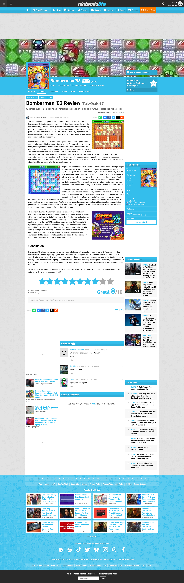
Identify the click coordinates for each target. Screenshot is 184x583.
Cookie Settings (140, 484)
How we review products (37, 290)
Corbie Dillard (42, 117)
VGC (121, 565)
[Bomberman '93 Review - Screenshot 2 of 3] (44, 180)
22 (139, 309)
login (94, 404)
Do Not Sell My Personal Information (123, 560)
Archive (129, 484)
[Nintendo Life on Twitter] (87, 550)
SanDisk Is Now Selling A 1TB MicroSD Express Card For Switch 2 (143, 432)
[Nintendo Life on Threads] (114, 550)
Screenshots (53, 92)
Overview (31, 92)
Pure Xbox (55, 565)
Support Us (75, 484)
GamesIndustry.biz (132, 565)
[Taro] (64, 386)
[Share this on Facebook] (109, 117)
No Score (130, 90)
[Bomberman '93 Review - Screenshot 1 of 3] (108, 134)
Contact (84, 484)
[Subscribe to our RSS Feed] (61, 550)
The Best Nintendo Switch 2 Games (141, 448)
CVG (143, 565)
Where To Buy (84, 92)
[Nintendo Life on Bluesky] (96, 550)
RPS (149, 565)
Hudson (128, 180)
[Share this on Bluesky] (105, 117)
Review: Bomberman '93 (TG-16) (136, 215)
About (47, 484)
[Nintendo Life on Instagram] (105, 550)
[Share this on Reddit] (122, 117)
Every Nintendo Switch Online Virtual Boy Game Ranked (46, 381)
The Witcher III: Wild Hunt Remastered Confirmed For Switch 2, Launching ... (143, 414)
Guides (64, 92)
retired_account (77, 349)
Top (40, 484)
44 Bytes (96, 560)
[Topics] (3, 3)
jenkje (73, 366)
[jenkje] (64, 373)
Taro (72, 379)
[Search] (11, 3)
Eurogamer (113, 565)
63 (139, 324)
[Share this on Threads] (118, 117)
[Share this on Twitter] (113, 117)
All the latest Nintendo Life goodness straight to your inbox (92, 574)
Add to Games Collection (139, 72)
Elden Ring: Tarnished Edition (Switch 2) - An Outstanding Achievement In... (143, 396)
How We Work (63, 484)
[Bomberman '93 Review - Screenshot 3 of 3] (108, 225)
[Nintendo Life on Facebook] (123, 550)
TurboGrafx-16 (63, 85)
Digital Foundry (81, 565)
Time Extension (67, 565)
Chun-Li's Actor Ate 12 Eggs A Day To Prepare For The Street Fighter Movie (143, 405)
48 (139, 273)
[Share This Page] (163, 3)
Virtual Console (32, 98)
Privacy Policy (95, 484)
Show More (91, 536)
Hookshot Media (59, 560)
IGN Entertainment (79, 560)
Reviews (41, 92)
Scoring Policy (33, 293)
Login (169, 5)
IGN (105, 565)
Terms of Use (108, 484)
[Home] (28, 10)
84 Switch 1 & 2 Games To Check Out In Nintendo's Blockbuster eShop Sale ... (142, 456)
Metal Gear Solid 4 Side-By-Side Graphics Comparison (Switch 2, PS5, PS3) (143, 441)
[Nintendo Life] (92, 4)
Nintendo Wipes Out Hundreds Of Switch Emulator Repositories (142, 465)
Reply (77, 360)
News (73, 92)
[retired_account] (64, 356)
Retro (50, 98)
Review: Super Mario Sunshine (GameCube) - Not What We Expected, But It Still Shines (46, 394)
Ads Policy (119, 484)
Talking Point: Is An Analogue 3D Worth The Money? (46, 408)
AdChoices (106, 560)
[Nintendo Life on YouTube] (70, 550)
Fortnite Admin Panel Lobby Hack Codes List (142, 388)
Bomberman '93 (69, 80)
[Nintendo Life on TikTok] (79, 550)
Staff (53, 484)
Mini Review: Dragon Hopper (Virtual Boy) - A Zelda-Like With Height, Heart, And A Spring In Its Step (46, 421)
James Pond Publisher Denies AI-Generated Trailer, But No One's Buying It (143, 423)
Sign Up (174, 5)
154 (138, 291)
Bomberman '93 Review (65, 103)
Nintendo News (95, 565)
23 (139, 344)
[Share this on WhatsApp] (100, 117)
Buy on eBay (140, 222)
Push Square (44, 565)
